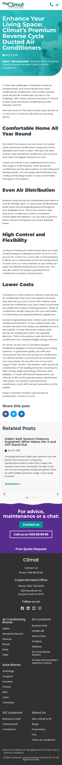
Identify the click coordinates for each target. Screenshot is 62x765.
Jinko (5, 697)
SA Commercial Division (41, 653)
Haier (5, 654)
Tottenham (9, 729)
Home (5, 61)
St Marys (37, 641)
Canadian (8, 702)
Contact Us (31, 568)
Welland (36, 646)
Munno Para (39, 636)
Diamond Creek (11, 719)
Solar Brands (11, 665)
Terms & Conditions (43, 739)
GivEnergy (8, 671)
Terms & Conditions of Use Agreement (22, 749)
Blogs (35, 724)
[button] (57, 5)
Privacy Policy (51, 749)
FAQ (34, 734)
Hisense (7, 639)
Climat (31, 560)
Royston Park (39, 625)
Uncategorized (20, 61)
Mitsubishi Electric (12, 633)
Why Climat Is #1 (41, 719)
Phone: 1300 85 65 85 (31, 572)
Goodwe (7, 681)
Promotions (38, 729)
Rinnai (6, 644)
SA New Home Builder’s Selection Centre (45, 661)
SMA (4, 692)
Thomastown (10, 724)
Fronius (6, 686)
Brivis (5, 649)
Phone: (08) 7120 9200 (31, 586)
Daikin (6, 628)
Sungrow (7, 676)
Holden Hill (38, 631)
